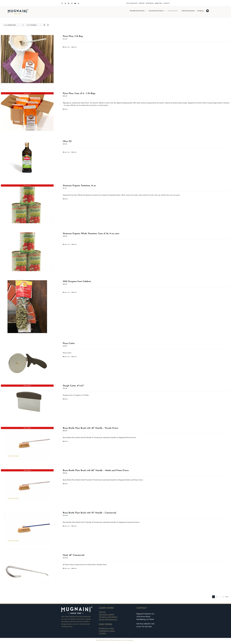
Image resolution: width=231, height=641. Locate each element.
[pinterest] (72, 3)
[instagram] (68, 3)
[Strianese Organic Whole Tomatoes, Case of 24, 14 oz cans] (27, 251)
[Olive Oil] (27, 157)
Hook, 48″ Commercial (73, 555)
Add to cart (67, 47)
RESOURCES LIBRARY (106, 615)
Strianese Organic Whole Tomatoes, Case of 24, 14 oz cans (91, 234)
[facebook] (62, 3)
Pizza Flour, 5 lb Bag (73, 36)
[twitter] (65, 3)
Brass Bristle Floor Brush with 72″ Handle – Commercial (89, 513)
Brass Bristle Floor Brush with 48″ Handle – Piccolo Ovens (90, 428)
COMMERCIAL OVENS (107, 631)
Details (75, 47)
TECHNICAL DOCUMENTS (108, 617)
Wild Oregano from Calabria (77, 281)
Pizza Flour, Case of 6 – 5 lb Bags (79, 93)
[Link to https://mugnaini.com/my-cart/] (207, 10)
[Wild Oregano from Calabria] (27, 306)
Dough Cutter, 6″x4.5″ (73, 386)
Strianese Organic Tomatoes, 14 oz (79, 186)
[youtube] (75, 3)
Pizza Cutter (69, 343)
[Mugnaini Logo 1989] (18, 9)
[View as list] (48, 25)
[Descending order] (23, 25)
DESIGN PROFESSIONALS (108, 620)
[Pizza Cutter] (27, 358)
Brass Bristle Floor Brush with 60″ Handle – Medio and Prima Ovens (96, 470)
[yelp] (78, 3)
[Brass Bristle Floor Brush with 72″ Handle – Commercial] (27, 528)
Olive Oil (67, 141)
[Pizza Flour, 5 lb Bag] (27, 59)
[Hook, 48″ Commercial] (27, 570)
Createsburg (129, 640)
